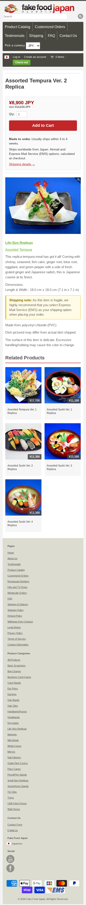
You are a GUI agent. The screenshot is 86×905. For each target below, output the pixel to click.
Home (10, 552)
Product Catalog (17, 27)
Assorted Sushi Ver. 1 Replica (59, 411)
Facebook (10, 868)
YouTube (10, 859)
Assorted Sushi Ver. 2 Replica (20, 467)
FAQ (51, 36)
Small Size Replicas (17, 780)
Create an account (35, 57)
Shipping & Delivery (17, 604)
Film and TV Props (17, 587)
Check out (21, 62)
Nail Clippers (14, 757)
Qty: (12, 114)
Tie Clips (12, 792)
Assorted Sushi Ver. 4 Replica (20, 523)
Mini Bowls (13, 740)
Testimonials (14, 36)
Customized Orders (50, 27)
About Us (12, 558)
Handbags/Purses (17, 711)
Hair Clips (12, 705)
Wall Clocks (13, 809)
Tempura (25, 249)
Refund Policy (14, 616)
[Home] (43, 8)
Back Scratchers (16, 665)
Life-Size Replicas (19, 243)
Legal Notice (14, 627)
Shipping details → (22, 164)
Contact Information (17, 644)
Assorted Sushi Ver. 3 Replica (59, 467)
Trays (10, 797)
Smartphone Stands (18, 786)
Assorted (11, 249)
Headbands (13, 717)
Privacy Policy (15, 633)
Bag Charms (14, 671)
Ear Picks (12, 688)
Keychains (13, 723)
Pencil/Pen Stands (17, 774)
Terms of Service (16, 638)
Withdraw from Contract (20, 621)
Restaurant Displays (18, 581)
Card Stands (14, 682)
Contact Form (14, 824)
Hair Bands (13, 700)
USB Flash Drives (17, 803)
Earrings (12, 694)
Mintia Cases (14, 746)
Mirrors (11, 751)
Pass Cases (14, 769)
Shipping (36, 36)
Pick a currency (15, 45)
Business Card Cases (19, 677)
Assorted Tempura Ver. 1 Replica (22, 411)
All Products (13, 659)
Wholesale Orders (17, 593)
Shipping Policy (15, 610)
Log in (16, 57)
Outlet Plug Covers (17, 763)
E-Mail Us (12, 830)
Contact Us (68, 36)
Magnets (12, 734)
